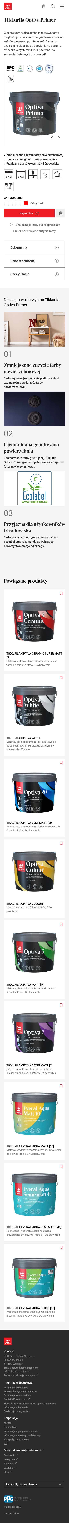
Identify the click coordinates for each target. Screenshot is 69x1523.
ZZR (6, 1443)
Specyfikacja (19, 274)
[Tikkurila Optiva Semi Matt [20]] (35, 798)
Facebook (9, 1455)
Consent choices (11, 1513)
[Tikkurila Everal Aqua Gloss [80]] (35, 1283)
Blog (6, 1472)
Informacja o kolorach (16, 1407)
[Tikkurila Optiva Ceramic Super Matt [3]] (35, 630)
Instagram (9, 1459)
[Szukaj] (53, 6)
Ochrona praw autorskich (17, 1395)
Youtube (8, 1468)
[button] (44, 6)
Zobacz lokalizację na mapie (19, 1375)
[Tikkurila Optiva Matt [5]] (35, 959)
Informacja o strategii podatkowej (22, 1435)
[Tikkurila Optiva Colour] (35, 878)
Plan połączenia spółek (16, 1439)
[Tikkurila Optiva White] (35, 715)
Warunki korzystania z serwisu (20, 1391)
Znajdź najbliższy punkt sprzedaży (38, 224)
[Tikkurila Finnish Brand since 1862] (49, 69)
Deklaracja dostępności (16, 1411)
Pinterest (9, 1463)
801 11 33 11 (21, 1371)
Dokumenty (18, 247)
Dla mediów (10, 1427)
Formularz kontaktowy (16, 1387)
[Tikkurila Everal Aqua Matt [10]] (35, 1121)
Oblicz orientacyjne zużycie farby (34, 231)
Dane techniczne (22, 261)
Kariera (7, 1422)
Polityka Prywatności (15, 1399)
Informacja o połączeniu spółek (21, 1431)
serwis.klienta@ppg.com (25, 1367)
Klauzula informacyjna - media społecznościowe (30, 1403)
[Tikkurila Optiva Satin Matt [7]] (35, 1040)
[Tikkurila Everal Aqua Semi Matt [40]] (35, 1202)
